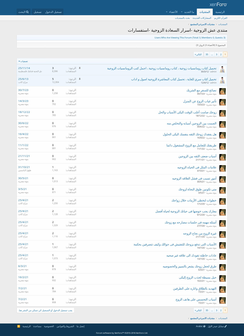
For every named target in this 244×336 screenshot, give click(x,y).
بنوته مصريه (23, 93)
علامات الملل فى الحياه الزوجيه (196, 167)
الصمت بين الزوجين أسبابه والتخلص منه (191, 123)
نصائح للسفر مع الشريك (201, 90)
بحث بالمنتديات (182, 17)
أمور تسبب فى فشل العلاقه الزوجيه (194, 178)
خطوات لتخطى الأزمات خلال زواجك (193, 200)
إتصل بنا (80, 326)
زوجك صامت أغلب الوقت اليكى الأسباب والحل (187, 112)
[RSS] (19, 326)
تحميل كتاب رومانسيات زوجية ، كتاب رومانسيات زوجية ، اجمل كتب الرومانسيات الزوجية (161, 68)
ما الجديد (189, 12)
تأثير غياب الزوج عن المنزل (199, 101)
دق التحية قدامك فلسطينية (30, 71)
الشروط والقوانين (65, 326)
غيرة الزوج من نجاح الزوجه (199, 233)
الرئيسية (220, 12)
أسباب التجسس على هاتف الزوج (196, 299)
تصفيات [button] (24, 61)
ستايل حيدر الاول (216, 326)
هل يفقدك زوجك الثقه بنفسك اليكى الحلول (189, 134)
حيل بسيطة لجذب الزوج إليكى (197, 277)
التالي (199, 54)
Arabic (199, 326)
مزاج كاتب (23, 82)
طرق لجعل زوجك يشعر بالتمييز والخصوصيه (189, 266)
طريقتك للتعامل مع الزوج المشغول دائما (191, 145)
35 (207, 54)
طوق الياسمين (24, 170)
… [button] (212, 54)
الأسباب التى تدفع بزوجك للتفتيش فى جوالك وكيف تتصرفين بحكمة (175, 244)
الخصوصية (49, 326)
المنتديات (205, 12)
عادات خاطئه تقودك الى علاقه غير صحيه (191, 255)
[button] (182, 12)
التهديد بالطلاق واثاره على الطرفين (194, 288)
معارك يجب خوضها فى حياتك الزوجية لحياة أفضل (185, 211)
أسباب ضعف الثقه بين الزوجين (197, 156)
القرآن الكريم (220, 17)
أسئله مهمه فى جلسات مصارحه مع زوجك (190, 222)
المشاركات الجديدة (202, 17)
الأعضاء (173, 12)
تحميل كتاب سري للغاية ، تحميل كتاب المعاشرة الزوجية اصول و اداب (173, 79)
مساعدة (37, 326)
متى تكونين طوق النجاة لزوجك (197, 189)
